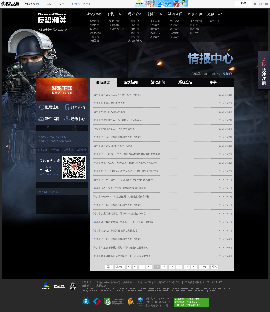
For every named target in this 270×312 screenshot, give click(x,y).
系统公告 (155, 32)
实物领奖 (175, 24)
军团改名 (175, 36)
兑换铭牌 (175, 32)
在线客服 (68, 149)
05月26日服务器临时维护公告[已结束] (121, 94)
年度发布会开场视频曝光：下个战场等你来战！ (126, 256)
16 (186, 266)
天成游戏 (29, 3)
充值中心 (214, 14)
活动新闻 (155, 28)
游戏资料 (135, 14)
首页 (206, 73)
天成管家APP (116, 28)
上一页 (119, 266)
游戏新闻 (155, 24)
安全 (61, 3)
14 (171, 266)
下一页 (203, 266)
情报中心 (155, 14)
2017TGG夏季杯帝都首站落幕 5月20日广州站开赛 (127, 179)
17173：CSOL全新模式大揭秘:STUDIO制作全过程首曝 (129, 171)
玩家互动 (195, 14)
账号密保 (55, 149)
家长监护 (101, 285)
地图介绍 (135, 36)
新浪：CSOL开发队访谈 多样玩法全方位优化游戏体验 (129, 162)
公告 (96, 94)
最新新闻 (155, 21)
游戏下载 (114, 21)
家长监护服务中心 (48, 192)
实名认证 (42, 149)
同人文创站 (196, 21)
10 (141, 266)
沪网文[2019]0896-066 (158, 298)
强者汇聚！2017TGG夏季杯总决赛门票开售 (123, 188)
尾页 (214, 266)
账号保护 (94, 28)
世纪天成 (10, 3)
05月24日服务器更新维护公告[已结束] (121, 137)
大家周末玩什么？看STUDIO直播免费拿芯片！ (125, 213)
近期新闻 (227, 73)
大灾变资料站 (135, 40)
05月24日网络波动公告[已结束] (117, 145)
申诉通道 (94, 40)
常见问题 (94, 24)
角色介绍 (135, 28)
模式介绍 (135, 24)
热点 (96, 120)
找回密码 (81, 149)
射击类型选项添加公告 (113, 103)
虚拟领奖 (175, 28)
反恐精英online (60, 20)
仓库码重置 (95, 32)
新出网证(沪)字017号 (157, 305)
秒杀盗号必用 (80, 3)
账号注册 (49, 107)
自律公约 (86, 285)
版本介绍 (135, 21)
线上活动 (175, 21)
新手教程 (94, 21)
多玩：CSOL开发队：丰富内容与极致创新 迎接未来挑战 (130, 154)
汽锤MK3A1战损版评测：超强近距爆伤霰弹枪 (125, 196)
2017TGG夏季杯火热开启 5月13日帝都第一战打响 (127, 222)
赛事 (96, 179)
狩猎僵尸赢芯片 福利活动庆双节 (118, 128)
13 (164, 266)
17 (194, 266)
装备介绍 (135, 32)
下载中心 (115, 14)
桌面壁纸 (114, 24)
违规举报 (94, 36)
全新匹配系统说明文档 (113, 111)
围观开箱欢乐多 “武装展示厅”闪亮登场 (121, 120)
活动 (96, 128)
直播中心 (194, 24)
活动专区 (175, 14)
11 (149, 266)
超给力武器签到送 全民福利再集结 (119, 230)
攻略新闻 (155, 36)
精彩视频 (194, 28)
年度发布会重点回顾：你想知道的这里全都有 (124, 247)
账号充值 (214, 21)
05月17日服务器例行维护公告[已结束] (121, 205)
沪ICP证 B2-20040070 (158, 302)
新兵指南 (94, 14)
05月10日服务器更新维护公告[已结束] (121, 239)
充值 (49, 3)
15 (179, 266)
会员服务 (259, 3)
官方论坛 (194, 32)
